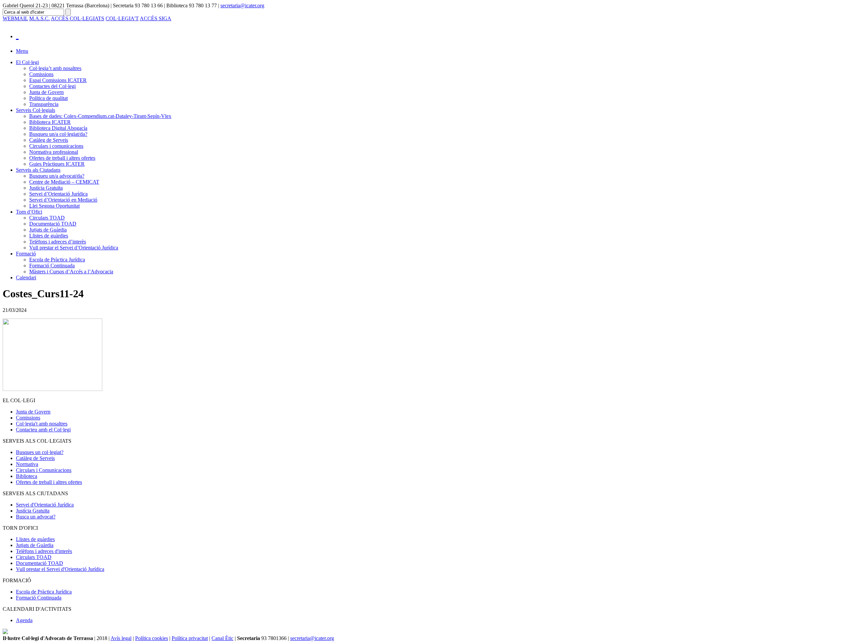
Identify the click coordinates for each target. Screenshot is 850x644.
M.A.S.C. (39, 18)
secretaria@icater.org (242, 5)
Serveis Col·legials (35, 110)
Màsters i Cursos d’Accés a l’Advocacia (71, 271)
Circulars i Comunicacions (43, 470)
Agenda (24, 620)
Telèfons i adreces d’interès (57, 241)
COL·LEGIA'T (122, 18)
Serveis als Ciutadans (38, 170)
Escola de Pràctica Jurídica (57, 259)
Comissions (41, 74)
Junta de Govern (46, 92)
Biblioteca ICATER (50, 122)
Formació (26, 253)
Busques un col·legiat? (39, 452)
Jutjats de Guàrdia (48, 229)
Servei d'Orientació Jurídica (45, 504)
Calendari (26, 277)
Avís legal (121, 638)
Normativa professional (53, 152)
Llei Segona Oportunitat (54, 206)
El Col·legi (27, 62)
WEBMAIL (15, 18)
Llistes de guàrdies (48, 235)
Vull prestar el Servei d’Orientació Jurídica (73, 247)
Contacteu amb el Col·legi (43, 429)
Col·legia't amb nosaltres (41, 423)
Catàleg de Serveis (48, 140)
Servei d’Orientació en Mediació (63, 200)
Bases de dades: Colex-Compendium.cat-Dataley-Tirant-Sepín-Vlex (100, 116)
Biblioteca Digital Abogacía (58, 128)
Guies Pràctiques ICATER (57, 164)
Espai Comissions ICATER (58, 80)
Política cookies (151, 638)
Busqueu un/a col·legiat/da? (58, 134)
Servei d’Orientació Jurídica (58, 194)
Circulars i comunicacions (56, 146)
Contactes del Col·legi (52, 86)
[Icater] (431, 35)
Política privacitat (190, 638)
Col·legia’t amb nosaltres (55, 68)
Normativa (27, 464)
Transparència (43, 104)
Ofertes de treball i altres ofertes (62, 158)
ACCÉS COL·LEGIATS (77, 18)
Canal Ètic (222, 638)
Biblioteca (26, 476)
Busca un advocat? (35, 516)
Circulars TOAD (47, 218)
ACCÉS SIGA (155, 18)
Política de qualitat (48, 98)
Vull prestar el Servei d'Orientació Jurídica (60, 569)
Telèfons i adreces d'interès (44, 551)
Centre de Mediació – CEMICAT (64, 182)
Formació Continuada (52, 265)
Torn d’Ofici (29, 212)
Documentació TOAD (52, 224)
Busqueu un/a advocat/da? (56, 176)
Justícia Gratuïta (46, 188)
